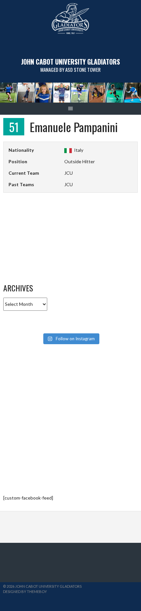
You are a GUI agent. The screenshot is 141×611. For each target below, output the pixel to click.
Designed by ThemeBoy (25, 591)
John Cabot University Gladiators (70, 62)
